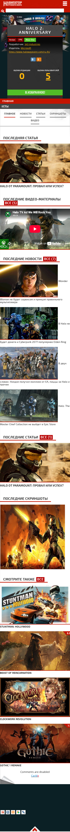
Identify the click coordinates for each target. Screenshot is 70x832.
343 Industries (32, 44)
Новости (26, 113)
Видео (35, 120)
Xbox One (30, 40)
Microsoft (26, 48)
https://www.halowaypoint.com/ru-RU (29, 51)
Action (12, 40)
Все (40, 579)
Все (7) (50, 259)
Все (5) (11, 203)
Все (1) (46, 437)
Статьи (40, 113)
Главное (9, 113)
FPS (20, 40)
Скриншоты (58, 113)
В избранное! (35, 92)
